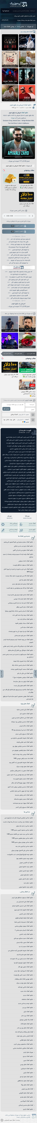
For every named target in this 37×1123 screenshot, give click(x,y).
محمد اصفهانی (23, 490)
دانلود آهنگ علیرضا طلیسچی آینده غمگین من (20, 951)
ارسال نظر (6, 409)
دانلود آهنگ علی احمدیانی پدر (25, 902)
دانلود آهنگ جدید (28, 995)
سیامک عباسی (8, 461)
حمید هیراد (16, 455)
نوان (19, 507)
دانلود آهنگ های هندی (26, 1097)
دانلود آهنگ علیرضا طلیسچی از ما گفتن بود (21, 763)
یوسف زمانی (24, 510)
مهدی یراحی (31, 504)
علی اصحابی (14, 472)
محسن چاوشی (20, 487)
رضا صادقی (20, 458)
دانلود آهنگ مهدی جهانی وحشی (24, 926)
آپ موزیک (18, 4)
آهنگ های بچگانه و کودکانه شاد (24, 1032)
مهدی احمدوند (12, 498)
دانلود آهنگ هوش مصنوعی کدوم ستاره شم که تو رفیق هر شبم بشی (18, 697)
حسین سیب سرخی (20, 452)
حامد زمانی (25, 449)
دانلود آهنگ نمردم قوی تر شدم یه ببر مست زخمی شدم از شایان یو (18, 655)
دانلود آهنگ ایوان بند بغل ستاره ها (23, 682)
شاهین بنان (14, 466)
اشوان (16, 440)
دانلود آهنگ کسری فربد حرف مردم (23, 971)
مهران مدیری (18, 504)
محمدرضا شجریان (29, 493)
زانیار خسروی (31, 461)
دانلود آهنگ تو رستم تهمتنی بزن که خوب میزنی (20, 775)
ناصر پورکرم (31, 507)
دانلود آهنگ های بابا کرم (26, 580)
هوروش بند (5, 507)
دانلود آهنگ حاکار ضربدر (26, 726)
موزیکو (9, 517)
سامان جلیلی (23, 461)
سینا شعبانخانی (22, 466)
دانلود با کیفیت (17, 226)
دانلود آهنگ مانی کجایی (26, 914)
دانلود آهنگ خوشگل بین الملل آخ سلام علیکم (20, 650)
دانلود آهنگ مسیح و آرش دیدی (24, 734)
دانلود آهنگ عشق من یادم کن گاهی (23, 550)
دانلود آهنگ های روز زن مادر (25, 1028)
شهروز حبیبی (16, 469)
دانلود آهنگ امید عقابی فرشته (25, 742)
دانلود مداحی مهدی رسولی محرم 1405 (22, 842)
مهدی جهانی (31, 501)
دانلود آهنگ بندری (28, 1056)
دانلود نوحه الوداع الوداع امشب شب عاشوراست (20, 855)
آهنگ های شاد (18, 354)
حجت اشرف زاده (30, 452)
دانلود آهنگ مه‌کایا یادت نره (25, 619)
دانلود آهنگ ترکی (28, 1012)
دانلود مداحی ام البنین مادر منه (24, 846)
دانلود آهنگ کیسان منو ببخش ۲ (24, 930)
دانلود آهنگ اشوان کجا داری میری (23, 910)
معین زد (19, 498)
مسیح (24, 498)
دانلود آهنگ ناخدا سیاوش (26, 561)
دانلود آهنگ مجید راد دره (26, 947)
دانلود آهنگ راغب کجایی (26, 934)
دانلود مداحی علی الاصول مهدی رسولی (22, 850)
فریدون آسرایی (30, 481)
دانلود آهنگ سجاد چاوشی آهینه (24, 623)
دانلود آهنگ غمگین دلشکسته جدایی (23, 1048)
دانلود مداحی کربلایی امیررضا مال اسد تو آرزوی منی (19, 818)
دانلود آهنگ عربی (28, 1060)
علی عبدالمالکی (30, 475)
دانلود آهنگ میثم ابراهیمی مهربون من (22, 750)
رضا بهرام (32, 458)
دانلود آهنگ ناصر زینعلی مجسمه (24, 795)
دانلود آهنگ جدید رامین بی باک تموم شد (21, 959)
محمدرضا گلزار (20, 493)
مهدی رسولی (23, 501)
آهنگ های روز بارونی (27, 1089)
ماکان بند (32, 484)
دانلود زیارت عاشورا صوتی (26, 867)
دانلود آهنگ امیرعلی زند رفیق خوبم (20, 105)
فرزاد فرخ (15, 478)
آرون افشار (19, 437)
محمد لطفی (7, 490)
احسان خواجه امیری (11, 437)
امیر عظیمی (31, 443)
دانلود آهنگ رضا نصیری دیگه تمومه (23, 661)
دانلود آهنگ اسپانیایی (27, 1069)
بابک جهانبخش (30, 446)
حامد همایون (17, 449)
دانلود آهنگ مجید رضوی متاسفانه (23, 799)
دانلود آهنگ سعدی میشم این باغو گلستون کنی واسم (18, 542)
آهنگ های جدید (31, 354)
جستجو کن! (6, 11)
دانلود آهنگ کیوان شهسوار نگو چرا (23, 963)
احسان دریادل (30, 440)
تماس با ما (20, 26)
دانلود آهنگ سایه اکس (26, 627)
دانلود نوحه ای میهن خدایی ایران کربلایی (21, 791)
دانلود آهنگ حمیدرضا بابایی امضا (23, 922)
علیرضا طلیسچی (30, 478)
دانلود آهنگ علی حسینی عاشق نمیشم (22, 906)
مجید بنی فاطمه (24, 484)
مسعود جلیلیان (12, 495)
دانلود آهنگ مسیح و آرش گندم (24, 807)
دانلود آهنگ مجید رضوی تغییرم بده (23, 779)
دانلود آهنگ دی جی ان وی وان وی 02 (22, 730)
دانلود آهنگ (24, 113)
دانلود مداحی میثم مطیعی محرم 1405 (22, 838)
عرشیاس (9, 469)
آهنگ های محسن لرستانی (26, 1105)
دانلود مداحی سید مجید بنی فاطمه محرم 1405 (20, 834)
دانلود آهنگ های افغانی (26, 1040)
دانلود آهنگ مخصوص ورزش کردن (23, 1044)
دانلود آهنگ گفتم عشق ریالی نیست (23, 686)
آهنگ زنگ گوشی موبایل (26, 1020)
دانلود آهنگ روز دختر (27, 1016)
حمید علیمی (23, 455)
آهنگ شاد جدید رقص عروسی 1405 (23, 758)
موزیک (13, 118)
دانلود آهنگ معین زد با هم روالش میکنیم (21, 771)
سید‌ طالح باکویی (30, 463)
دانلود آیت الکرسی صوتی (26, 863)
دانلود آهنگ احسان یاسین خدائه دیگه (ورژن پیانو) (19, 611)
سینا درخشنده (30, 466)
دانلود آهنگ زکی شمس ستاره (25, 710)
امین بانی (25, 443)
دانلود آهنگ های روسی (26, 1065)
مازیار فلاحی (10, 481)
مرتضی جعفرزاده (21, 495)
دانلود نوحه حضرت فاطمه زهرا (25, 859)
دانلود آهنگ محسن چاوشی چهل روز (23, 746)
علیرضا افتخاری (8, 475)
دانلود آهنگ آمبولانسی (26, 1101)
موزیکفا (27, 517)
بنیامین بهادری (21, 446)
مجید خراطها (16, 484)
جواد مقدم (31, 449)
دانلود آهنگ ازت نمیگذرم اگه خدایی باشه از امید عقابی (18, 646)
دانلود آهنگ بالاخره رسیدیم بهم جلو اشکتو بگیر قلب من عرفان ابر (18, 691)
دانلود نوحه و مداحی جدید (25, 1004)
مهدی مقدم (16, 501)
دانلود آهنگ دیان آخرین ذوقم (25, 607)
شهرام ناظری (23, 469)
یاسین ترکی (31, 510)
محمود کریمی (11, 493)
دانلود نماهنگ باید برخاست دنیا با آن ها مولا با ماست (18, 822)
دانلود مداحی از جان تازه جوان (24, 826)
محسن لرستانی (11, 487)
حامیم (11, 449)
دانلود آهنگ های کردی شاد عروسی (23, 599)
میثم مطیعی (10, 504)
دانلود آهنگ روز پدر (27, 1008)
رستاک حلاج (5, 455)
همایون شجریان (13, 507)
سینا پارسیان (12, 463)
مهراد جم (24, 504)
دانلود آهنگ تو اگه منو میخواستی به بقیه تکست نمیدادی (20, 589)
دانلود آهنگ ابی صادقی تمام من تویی (22, 718)
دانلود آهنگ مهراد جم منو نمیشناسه (23, 803)
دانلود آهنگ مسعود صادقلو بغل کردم (22, 898)
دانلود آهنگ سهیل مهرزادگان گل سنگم (22, 783)
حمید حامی (11, 452)
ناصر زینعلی (24, 507)
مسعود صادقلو (30, 498)
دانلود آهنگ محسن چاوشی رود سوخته (22, 722)
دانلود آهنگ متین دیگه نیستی (25, 942)
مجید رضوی (8, 484)
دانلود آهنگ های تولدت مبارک (24, 767)
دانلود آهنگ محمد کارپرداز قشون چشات (22, 669)
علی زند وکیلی (6, 472)
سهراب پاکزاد (16, 461)
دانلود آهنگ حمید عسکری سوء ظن (23, 938)
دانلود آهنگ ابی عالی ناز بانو (25, 673)
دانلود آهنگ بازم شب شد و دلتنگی (23, 546)
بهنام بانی (14, 446)
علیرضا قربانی (21, 478)
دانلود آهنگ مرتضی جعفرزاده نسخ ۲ (23, 677)
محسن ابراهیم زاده (29, 487)
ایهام (13, 443)
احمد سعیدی (22, 440)
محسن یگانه (31, 490)
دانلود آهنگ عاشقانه (27, 999)
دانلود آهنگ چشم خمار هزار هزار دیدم (22, 584)
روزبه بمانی (7, 458)
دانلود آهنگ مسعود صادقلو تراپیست (23, 565)
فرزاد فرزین (9, 478)
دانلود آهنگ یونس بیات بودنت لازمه (23, 754)
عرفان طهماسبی (30, 472)
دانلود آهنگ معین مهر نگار (25, 967)
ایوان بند (8, 443)
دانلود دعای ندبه (28, 883)
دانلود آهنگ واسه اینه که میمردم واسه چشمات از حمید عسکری (18, 555)
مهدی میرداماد (8, 501)
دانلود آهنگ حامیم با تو (26, 714)
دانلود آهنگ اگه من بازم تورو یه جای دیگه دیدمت (19, 576)
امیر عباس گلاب (10, 440)
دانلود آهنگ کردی (28, 1109)
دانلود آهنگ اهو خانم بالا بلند (25, 955)
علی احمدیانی (21, 472)
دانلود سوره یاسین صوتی (26, 871)
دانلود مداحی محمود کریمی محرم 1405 (22, 830)
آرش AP (32, 437)
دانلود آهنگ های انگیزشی (26, 1093)
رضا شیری (26, 458)
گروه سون (16, 481)
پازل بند (9, 446)
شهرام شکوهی (30, 469)
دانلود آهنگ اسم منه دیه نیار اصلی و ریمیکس (20, 603)
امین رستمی (18, 443)
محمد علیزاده (14, 490)
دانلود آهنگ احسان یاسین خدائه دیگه (22, 665)
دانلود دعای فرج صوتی (26, 875)
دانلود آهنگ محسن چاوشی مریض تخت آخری (20, 787)
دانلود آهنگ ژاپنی (28, 1073)
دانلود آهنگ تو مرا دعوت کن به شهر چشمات (21, 631)
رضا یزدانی (13, 458)
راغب (11, 455)
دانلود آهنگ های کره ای (26, 1077)
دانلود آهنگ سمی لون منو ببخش (23, 636)
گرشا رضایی (23, 481)
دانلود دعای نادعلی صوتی (26, 879)
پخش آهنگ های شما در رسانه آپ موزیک (26, 20)
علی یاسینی (15, 475)
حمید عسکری (31, 455)
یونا (19, 510)
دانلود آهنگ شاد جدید (26, 991)
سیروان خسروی (21, 463)
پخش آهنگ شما (9, 26)
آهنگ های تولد (7, 354)
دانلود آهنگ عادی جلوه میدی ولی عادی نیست (20, 595)
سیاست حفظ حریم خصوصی (12, 1120)
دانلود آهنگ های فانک (27, 1024)
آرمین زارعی (26, 437)
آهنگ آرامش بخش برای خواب (25, 1036)
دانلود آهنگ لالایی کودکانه (25, 987)
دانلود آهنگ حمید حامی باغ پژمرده (23, 975)
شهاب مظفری (7, 466)
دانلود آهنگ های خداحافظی (25, 1081)
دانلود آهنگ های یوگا (27, 1085)
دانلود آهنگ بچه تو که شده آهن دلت (22, 615)
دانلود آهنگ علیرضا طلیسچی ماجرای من (22, 738)
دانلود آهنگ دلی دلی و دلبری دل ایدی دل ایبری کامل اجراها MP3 (18, 570)
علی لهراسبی (23, 475)
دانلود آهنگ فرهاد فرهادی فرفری (24, 918)
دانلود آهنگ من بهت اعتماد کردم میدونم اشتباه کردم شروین (18, 641)
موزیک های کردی (28, 1052)
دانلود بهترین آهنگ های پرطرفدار (24, 979)
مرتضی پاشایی (30, 495)
